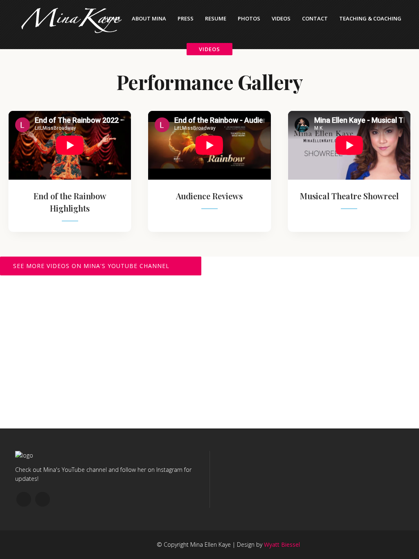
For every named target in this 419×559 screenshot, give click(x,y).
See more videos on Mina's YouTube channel (91, 266)
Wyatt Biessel (282, 544)
